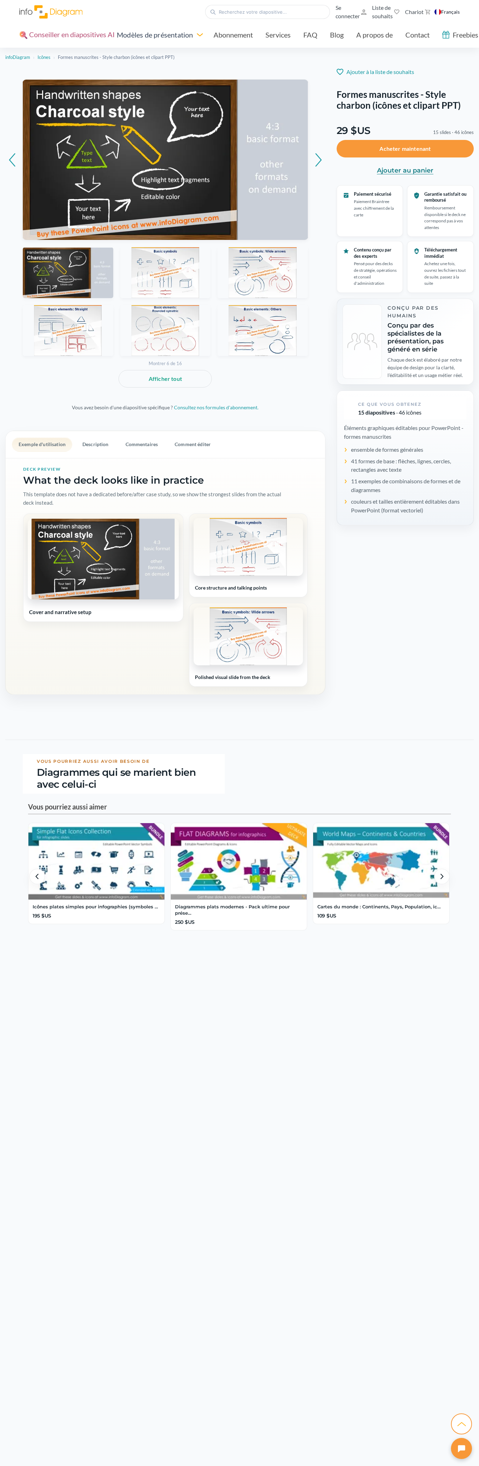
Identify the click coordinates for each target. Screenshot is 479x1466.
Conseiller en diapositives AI (71, 34)
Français (450, 12)
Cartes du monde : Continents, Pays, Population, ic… (379, 906)
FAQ (310, 35)
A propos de (374, 35)
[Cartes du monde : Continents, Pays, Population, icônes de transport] (381, 861)
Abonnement (233, 35)
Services (278, 35)
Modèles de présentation (155, 35)
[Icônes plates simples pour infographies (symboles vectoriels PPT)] (96, 861)
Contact (417, 35)
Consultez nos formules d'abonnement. (216, 407)
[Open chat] (461, 1448)
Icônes (44, 57)
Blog (337, 35)
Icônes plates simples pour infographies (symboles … (95, 906)
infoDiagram (17, 57)
